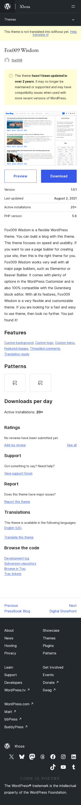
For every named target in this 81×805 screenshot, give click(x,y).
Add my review (15, 445)
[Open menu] (74, 6)
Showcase (51, 630)
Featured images (16, 348)
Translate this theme (18, 537)
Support (10, 675)
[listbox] (40, 383)
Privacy (10, 653)
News (8, 638)
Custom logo (44, 342)
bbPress (13, 719)
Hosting (10, 645)
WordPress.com (19, 704)
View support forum (18, 473)
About (9, 630)
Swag (49, 690)
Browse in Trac (15, 568)
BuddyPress (16, 727)
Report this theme (17, 501)
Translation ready (16, 354)
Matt (10, 712)
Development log (16, 558)
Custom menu (65, 342)
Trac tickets (12, 573)
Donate (51, 682)
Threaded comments (45, 348)
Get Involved (53, 667)
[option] (14, 383)
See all (72, 445)
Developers (13, 682)
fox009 (17, 60)
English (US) (13, 528)
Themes (10, 19)
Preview (20, 176)
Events (48, 675)
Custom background (18, 342)
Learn (8, 667)
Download (58, 176)
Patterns (49, 653)
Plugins (48, 645)
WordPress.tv (17, 690)
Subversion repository (20, 563)
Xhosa (19, 746)
